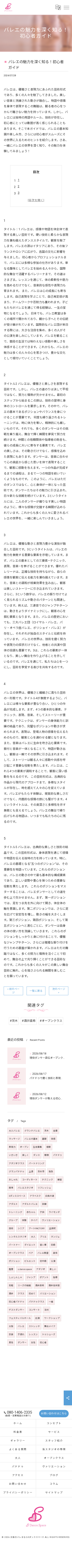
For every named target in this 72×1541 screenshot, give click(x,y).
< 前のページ (13, 990)
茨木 (46, 1130)
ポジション (14, 1261)
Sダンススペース (17, 1196)
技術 (11, 1228)
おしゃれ (13, 1179)
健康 (48, 1147)
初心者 (43, 1342)
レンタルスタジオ (18, 1236)
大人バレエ (14, 1130)
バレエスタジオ (25, 1187)
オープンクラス (16, 1253)
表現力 (12, 1147)
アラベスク (35, 1196)
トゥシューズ (48, 1334)
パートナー (14, 1245)
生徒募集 (37, 1147)
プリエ (43, 1236)
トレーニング (15, 1212)
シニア (21, 1228)
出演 (37, 1318)
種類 (46, 1155)
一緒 (51, 1301)
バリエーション (47, 1293)
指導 (55, 1277)
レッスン (33, 1334)
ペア (31, 1253)
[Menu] (66, 7)
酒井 (11, 1293)
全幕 (55, 1130)
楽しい (52, 1269)
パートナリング (36, 1163)
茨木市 (41, 1171)
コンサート (34, 1310)
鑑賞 (11, 1269)
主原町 (52, 1228)
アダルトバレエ (30, 1204)
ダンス (36, 1155)
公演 (53, 1261)
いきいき (13, 1155)
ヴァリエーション (51, 1220)
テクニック (47, 1179)
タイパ (34, 1220)
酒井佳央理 (54, 1285)
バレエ (21, 1326)
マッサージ (14, 1139)
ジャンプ (31, 1277)
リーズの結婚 (24, 1285)
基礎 (44, 1139)
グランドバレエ (32, 1130)
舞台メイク (49, 1326)
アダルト (13, 1204)
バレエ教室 (43, 1253)
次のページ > (58, 990)
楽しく (25, 1155)
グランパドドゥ (16, 1171)
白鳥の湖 (49, 1196)
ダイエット (29, 1245)
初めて (32, 1293)
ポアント (44, 1277)
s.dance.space (25, 1269)
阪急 (51, 1171)
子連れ (21, 1334)
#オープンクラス (51, 1021)
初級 (53, 1245)
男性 (11, 1342)
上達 (31, 1171)
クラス (21, 1293)
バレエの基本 (31, 1139)
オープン (24, 1147)
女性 (33, 1342)
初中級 (43, 1261)
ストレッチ (34, 1326)
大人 (33, 1236)
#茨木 (14, 1021)
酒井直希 (39, 1285)
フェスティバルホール (20, 1318)
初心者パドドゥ (16, 1301)
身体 (55, 1253)
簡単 (11, 1187)
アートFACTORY (37, 1228)
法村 (46, 1310)
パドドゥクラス (36, 1301)
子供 (42, 1212)
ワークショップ (52, 1318)
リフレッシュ (44, 1187)
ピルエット (29, 1261)
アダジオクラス (16, 1163)
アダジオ (40, 1269)
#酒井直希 (29, 1021)
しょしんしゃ (15, 1277)
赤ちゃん (31, 1212)
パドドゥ (57, 1155)
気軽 (11, 1285)
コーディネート (29, 1179)
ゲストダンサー (16, 1310)
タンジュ (55, 1236)
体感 (53, 1139)
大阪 (11, 1326)
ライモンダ (54, 1212)
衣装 (11, 1334)
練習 (59, 1179)
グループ (13, 1220)
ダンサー (22, 1342)
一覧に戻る (36, 990)
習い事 (43, 1245)
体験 (24, 1220)
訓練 (44, 1204)
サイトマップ (54, 1492)
